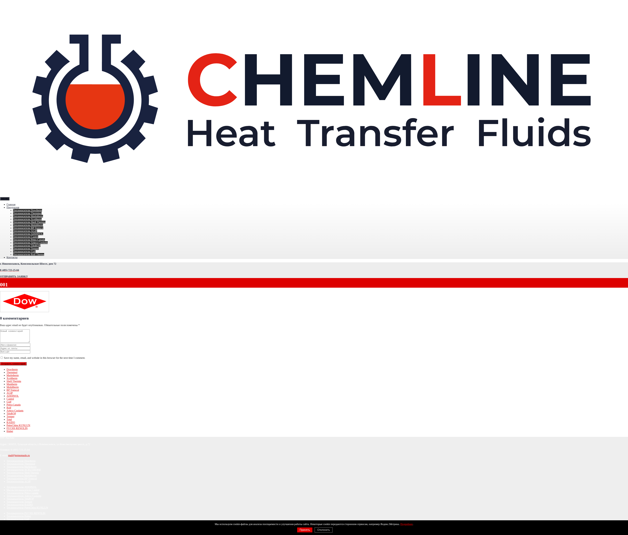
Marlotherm (13, 375)
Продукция (13, 207)
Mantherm (12, 384)
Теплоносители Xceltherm (27, 219)
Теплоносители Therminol (27, 213)
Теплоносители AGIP (25, 231)
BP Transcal (13, 390)
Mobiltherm (13, 387)
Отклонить (323, 529)
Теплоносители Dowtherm (27, 210)
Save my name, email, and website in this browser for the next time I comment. (44, 357)
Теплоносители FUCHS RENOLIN (26, 513)
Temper (10, 416)
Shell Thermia (14, 381)
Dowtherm (12, 369)
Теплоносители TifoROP (26, 245)
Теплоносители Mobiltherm (28, 225)
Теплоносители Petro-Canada (29, 239)
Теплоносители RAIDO (20, 504)
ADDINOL (13, 396)
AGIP (10, 393)
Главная (11, 204)
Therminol (12, 372)
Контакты (12, 257)
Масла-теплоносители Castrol (23, 490)
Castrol (10, 398)
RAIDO (11, 422)
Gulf (9, 401)
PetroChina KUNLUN (18, 425)
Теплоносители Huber (19, 516)
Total (9, 419)
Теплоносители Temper (26, 248)
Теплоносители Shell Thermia (29, 222)
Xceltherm (12, 378)
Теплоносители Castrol (25, 236)
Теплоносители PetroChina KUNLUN (27, 507)
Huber (10, 431)
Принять (305, 529)
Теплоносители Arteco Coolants (30, 242)
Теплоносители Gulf (24, 251)
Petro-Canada (14, 404)
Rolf (9, 407)
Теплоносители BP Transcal (28, 228)
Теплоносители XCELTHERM (24, 469)
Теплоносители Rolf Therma (28, 254)
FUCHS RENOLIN (17, 428)
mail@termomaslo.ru (19, 455)
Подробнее (406, 524)
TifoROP (11, 413)
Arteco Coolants (15, 410)
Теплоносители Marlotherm (28, 216)
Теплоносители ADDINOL (28, 233)
